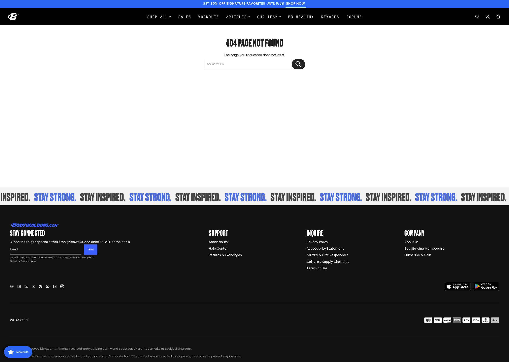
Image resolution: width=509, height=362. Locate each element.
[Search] (477, 16)
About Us (411, 242)
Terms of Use (317, 268)
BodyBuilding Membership (424, 248)
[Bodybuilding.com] (13, 16)
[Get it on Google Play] (486, 286)
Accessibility (218, 242)
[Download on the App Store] (457, 286)
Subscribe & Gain (417, 255)
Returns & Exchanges (225, 255)
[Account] (487, 16)
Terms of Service (19, 261)
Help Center (218, 248)
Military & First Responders (327, 255)
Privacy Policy (80, 257)
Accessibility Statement (325, 248)
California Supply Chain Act (328, 261)
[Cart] (498, 16)
